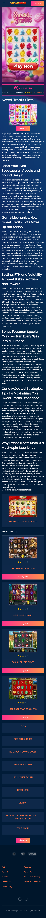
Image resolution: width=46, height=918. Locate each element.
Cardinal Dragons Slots (23, 709)
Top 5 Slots (23, 828)
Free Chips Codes (23, 739)
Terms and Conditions (32, 882)
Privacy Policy (29, 872)
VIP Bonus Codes (23, 764)
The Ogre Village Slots (23, 568)
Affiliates (5, 877)
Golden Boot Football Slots (34, 93)
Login (23, 726)
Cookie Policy (7, 887)
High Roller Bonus (23, 777)
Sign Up (23, 802)
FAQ (3, 867)
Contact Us (6, 882)
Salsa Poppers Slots (23, 662)
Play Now (38, 3)
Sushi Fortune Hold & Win (23, 521)
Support (5, 872)
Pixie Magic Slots (23, 615)
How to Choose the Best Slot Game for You (23, 817)
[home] (18, 4)
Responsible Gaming (32, 877)
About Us (27, 867)
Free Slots (23, 790)
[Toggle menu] (4, 3)
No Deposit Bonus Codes (23, 751)
